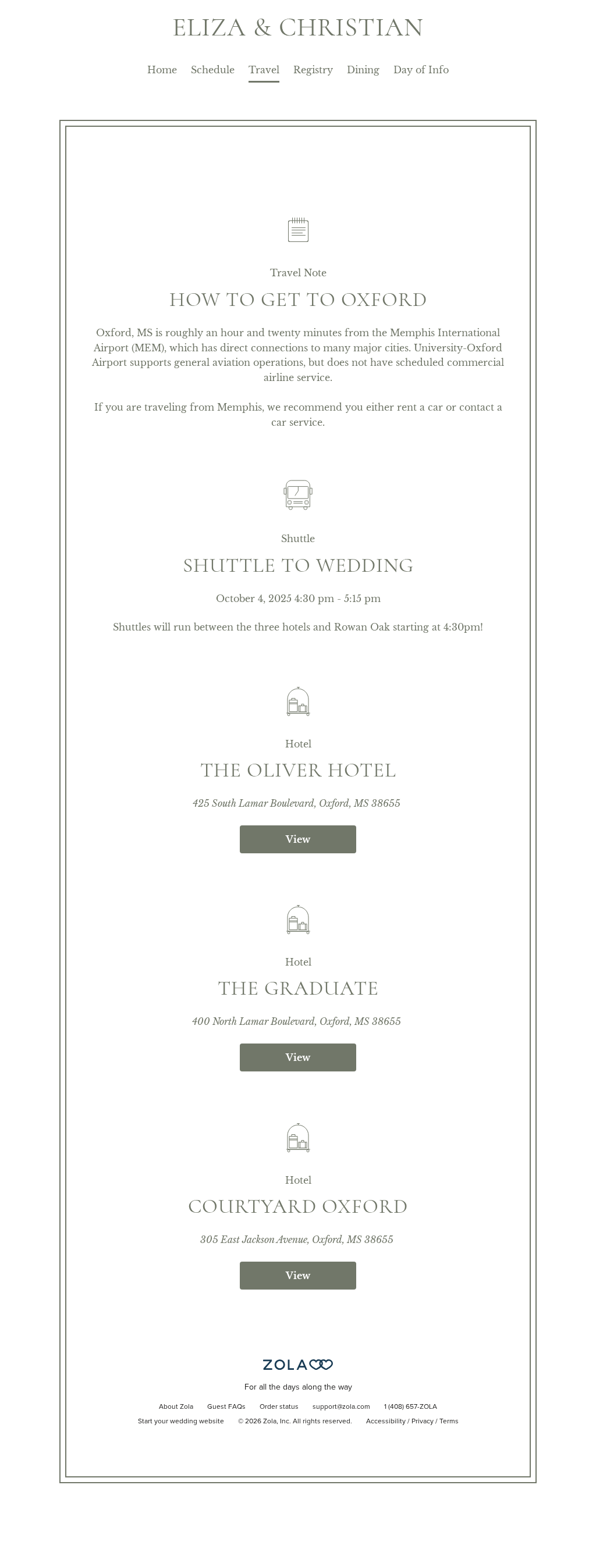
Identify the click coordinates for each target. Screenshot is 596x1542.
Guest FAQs (226, 1407)
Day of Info (421, 70)
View (298, 839)
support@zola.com (341, 1407)
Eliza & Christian (298, 27)
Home (162, 70)
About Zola (176, 1407)
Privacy (422, 1421)
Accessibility (386, 1421)
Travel (264, 70)
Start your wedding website (181, 1421)
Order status (279, 1407)
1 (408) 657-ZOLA (410, 1407)
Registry (313, 70)
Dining (363, 70)
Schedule (213, 70)
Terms (449, 1421)
